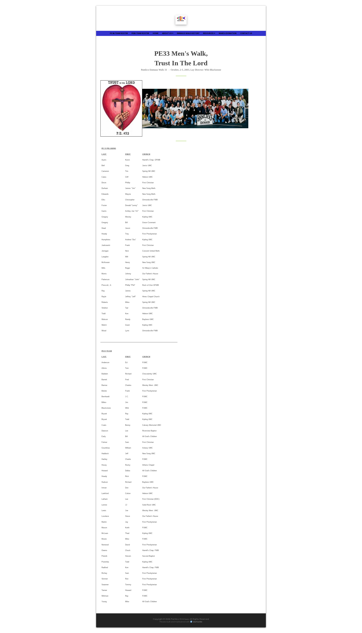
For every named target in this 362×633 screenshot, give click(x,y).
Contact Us (246, 33)
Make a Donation (227, 33)
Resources (208, 33)
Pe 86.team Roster (119, 33)
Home (155, 33)
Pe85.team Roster (140, 33)
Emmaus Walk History (188, 33)
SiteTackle (197, 622)
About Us (167, 33)
